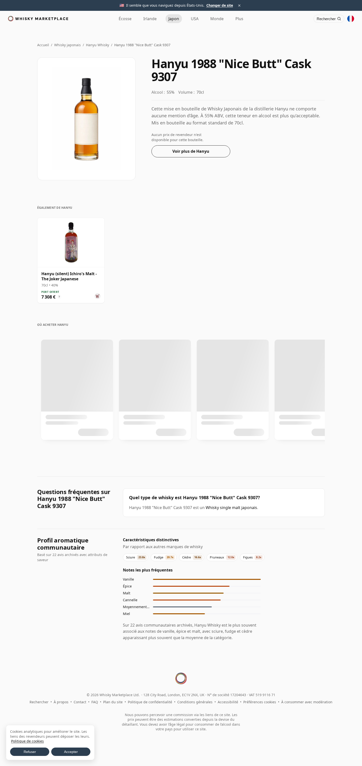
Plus (239, 18)
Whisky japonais (67, 45)
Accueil (43, 45)
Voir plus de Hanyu (190, 151)
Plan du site (113, 702)
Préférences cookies (259, 702)
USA (194, 18)
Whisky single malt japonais (231, 507)
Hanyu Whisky (97, 45)
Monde (217, 18)
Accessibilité (228, 702)
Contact (80, 702)
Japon (173, 18)
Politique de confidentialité (150, 702)
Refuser (30, 752)
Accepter (71, 752)
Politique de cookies (27, 741)
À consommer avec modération (306, 702)
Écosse (125, 18)
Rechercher (39, 702)
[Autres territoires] (350, 18)
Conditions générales (195, 702)
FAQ (94, 702)
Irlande (150, 18)
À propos (61, 702)
